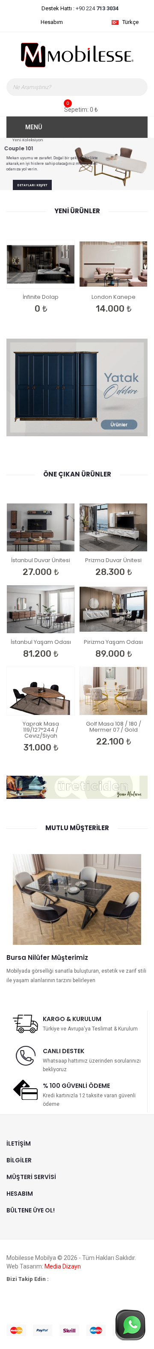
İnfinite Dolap (41, 297)
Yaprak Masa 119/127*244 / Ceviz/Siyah (41, 730)
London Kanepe (114, 297)
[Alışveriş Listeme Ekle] (17, 276)
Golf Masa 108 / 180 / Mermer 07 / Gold (113, 727)
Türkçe (131, 22)
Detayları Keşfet (32, 182)
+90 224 (96, 8)
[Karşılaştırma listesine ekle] (36, 276)
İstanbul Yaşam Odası (41, 642)
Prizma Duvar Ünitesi (113, 560)
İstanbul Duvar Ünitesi (40, 560)
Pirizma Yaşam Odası (113, 642)
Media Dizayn (62, 1266)
